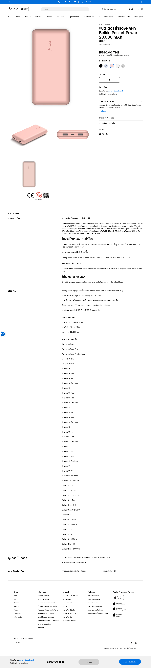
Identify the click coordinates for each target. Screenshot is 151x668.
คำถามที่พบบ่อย (93, 603)
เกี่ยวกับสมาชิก (68, 603)
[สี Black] (101, 66)
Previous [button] (9, 2)
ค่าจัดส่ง (107, 55)
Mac (15, 596)
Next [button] (142, 2)
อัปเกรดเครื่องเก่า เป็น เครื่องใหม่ (49, 620)
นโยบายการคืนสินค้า (94, 599)
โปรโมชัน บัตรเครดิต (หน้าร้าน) (48, 610)
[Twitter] (103, 134)
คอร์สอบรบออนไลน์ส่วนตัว (46, 603)
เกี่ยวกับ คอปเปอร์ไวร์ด (70, 596)
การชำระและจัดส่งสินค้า (95, 606)
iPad (15, 599)
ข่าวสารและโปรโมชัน (44, 624)
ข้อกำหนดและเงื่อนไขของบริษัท (98, 613)
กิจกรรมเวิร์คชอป (44, 596)
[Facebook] (100, 134)
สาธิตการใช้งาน (43, 599)
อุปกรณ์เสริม (18, 617)
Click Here (94, 2)
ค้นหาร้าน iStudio (69, 610)
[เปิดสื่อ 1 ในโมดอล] (51, 67)
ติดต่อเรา (66, 606)
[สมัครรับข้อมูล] (47, 643)
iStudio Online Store (117, 648)
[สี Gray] (123, 66)
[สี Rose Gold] (112, 66)
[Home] (13, 9)
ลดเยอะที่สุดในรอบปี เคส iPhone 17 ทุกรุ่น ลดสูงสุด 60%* (75, 2)
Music (16, 610)
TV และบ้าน (17, 613)
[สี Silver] (117, 66)
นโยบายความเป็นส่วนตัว (95, 610)
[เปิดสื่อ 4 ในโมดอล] (29, 180)
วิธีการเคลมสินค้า (93, 596)
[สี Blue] (106, 66)
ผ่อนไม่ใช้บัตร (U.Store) (46, 617)
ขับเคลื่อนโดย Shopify (130, 648)
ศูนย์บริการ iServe (69, 620)
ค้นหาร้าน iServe (68, 617)
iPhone (16, 603)
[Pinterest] (107, 134)
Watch (16, 606)
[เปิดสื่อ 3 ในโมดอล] (73, 134)
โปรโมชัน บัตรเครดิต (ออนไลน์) (48, 606)
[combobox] (65, 9)
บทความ (41, 628)
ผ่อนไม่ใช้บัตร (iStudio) (46, 613)
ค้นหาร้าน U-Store (69, 613)
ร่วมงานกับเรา (67, 599)
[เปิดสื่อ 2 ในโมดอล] (29, 134)
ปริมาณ (102, 74)
